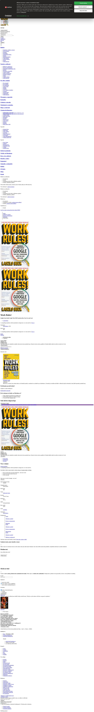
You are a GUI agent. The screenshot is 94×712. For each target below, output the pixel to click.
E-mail (2, 575)
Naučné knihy (6, 92)
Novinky (5, 118)
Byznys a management (7, 67)
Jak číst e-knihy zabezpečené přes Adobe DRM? (10, 210)
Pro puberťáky (6, 85)
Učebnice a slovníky (6, 102)
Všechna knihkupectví (7, 635)
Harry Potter (5, 142)
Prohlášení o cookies (7, 685)
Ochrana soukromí (7, 707)
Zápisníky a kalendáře (6, 164)
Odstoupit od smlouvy (7, 675)
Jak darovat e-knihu (7, 666)
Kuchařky (3, 99)
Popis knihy (5, 458)
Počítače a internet (6, 74)
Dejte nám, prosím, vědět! (21, 539)
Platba (4, 661)
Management (8, 531)
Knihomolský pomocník (5, 390)
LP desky (3, 169)
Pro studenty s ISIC (7, 672)
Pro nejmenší (5, 83)
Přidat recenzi (3, 555)
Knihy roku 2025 (6, 116)
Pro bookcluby (6, 693)
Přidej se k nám (6, 687)
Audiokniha (4, 592)
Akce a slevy (5, 120)
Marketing (5, 216)
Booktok (5, 123)
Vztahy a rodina (6, 72)
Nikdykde (3, 609)
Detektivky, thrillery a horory (9, 50)
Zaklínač (5, 143)
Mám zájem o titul (6, 124)
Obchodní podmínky (7, 708)
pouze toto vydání (5, 582)
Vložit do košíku (4, 345)
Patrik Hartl (5, 130)
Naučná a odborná (5, 64)
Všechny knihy (6, 115)
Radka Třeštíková (6, 134)
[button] (47, 342)
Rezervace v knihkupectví (8, 669)
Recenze (5, 461)
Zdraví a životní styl (7, 73)
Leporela (5, 91)
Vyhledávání (3, 34)
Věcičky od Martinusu (6, 153)
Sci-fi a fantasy (6, 51)
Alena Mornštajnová (7, 136)
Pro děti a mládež (5, 80)
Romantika (5, 53)
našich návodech (11, 186)
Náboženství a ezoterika (7, 105)
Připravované (5, 119)
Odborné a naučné (6, 214)
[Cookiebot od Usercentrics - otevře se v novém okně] (8, 16)
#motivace (3, 466)
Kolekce (4, 122)
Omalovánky (5, 93)
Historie (4, 70)
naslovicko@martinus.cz (11, 641)
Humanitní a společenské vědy (9, 68)
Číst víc (32, 322)
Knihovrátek (5, 681)
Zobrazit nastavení (82, 7)
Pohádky (5, 88)
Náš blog (5, 680)
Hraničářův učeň (6, 145)
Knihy (2, 36)
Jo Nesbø (5, 132)
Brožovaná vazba (6, 380)
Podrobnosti (5, 459)
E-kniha (3, 591)
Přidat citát (3, 595)
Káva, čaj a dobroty (6, 156)
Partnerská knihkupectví (8, 636)
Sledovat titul (3, 593)
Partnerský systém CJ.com (8, 684)
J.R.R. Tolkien (6, 131)
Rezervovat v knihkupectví (6, 346)
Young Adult (5, 86)
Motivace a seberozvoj (7, 66)
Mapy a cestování (5, 107)
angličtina (5, 509)
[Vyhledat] (13, 35)
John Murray (5, 326)
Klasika (4, 55)
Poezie (4, 60)
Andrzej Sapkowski (7, 137)
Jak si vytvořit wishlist (7, 667)
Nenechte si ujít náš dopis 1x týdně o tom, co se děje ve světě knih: (14, 698)
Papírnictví (3, 161)
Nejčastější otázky (6, 668)
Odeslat (2, 700)
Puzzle (2, 174)
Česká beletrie (6, 58)
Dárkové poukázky (6, 150)
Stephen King (6, 129)
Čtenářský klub (6, 688)
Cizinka (4, 147)
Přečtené (2, 40)
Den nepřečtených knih (7, 691)
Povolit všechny (83, 3)
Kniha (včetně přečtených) (7, 590)
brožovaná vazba (6, 493)
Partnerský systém (6, 683)
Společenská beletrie (7, 54)
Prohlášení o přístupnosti (8, 686)
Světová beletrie (6, 59)
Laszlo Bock (5, 320)
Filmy (2, 171)
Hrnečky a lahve (5, 158)
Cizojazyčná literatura (6, 110)
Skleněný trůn (6, 148)
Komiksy (5, 52)
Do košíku (3, 456)
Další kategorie (6, 61)
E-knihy (2, 37)
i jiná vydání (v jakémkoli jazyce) (8, 584)
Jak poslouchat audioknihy (8, 665)
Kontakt (4, 659)
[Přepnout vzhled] (1, 44)
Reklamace (5, 674)
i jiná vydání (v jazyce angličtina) (8, 583)
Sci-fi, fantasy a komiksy (8, 90)
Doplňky (2, 42)
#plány (6, 466)
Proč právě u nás (6, 663)
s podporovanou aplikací (16, 202)
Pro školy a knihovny (7, 671)
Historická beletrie (6, 56)
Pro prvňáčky (6, 84)
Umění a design (6, 76)
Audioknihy (3, 39)
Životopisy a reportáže (7, 71)
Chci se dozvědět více (22, 15)
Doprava (5, 660)
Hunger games (6, 144)
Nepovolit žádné (83, 10)
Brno (4, 634)
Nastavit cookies (6, 706)
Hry (1, 41)
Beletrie (2, 47)
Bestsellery (5, 117)
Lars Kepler (5, 135)
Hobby (4, 75)
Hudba (2, 166)
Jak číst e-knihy (6, 664)
